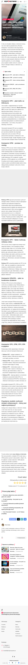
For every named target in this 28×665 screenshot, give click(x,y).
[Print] (18, 662)
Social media (13, 558)
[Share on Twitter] (12, 662)
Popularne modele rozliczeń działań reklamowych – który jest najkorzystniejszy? (12, 94)
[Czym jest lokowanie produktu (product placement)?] (5, 570)
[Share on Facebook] (9, 662)
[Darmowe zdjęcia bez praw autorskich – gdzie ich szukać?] (5, 549)
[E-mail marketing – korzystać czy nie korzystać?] (5, 563)
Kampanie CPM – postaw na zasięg (13, 77)
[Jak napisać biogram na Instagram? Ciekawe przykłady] (5, 556)
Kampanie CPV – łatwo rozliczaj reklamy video (14, 81)
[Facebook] (12, 657)
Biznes (4, 19)
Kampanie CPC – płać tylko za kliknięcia (14, 74)
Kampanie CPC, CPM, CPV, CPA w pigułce (12, 89)
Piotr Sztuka (9, 35)
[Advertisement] (14, 183)
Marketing (10, 19)
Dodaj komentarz (21, 537)
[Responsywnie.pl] (10, 1)
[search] (18, 1)
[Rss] (14, 657)
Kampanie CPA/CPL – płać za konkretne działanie (13, 85)
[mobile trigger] (2, 1)
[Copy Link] (15, 662)
